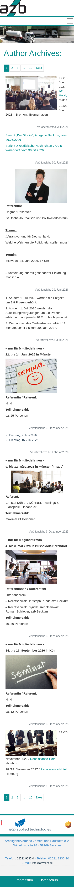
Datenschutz (49, 880)
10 (30, 67)
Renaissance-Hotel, (43, 759)
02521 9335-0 (25, 858)
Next (39, 67)
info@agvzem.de (42, 862)
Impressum (24, 880)
